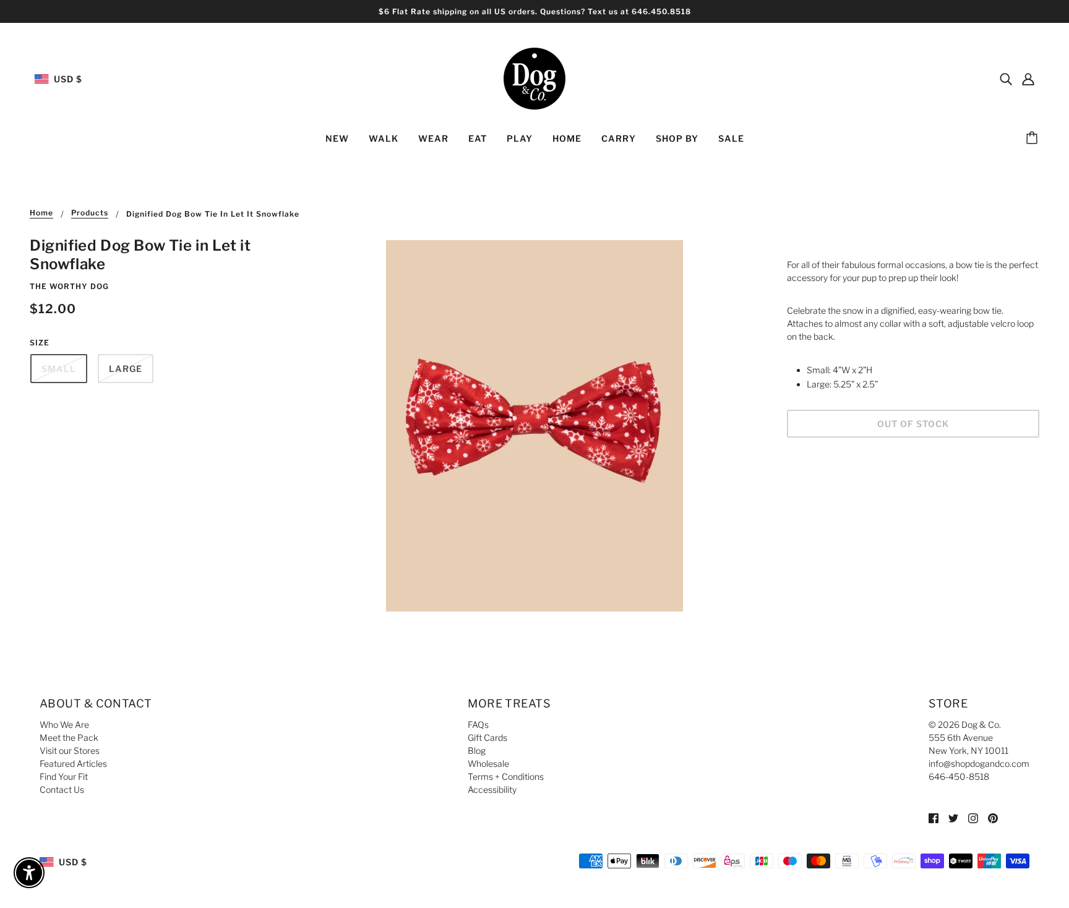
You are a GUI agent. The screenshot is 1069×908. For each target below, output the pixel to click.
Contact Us (62, 789)
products (89, 213)
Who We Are (64, 724)
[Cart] (1033, 138)
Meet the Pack (69, 737)
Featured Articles (73, 763)
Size (39, 342)
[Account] (1028, 78)
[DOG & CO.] (534, 77)
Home (41, 213)
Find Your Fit (64, 776)
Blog (477, 750)
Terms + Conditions (506, 776)
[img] (1006, 78)
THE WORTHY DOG (69, 286)
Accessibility (492, 789)
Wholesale (488, 763)
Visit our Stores (70, 750)
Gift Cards (487, 737)
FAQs (478, 724)
